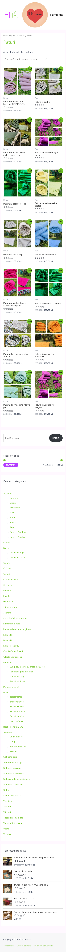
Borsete (14, 498)
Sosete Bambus (18, 532)
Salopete (7, 732)
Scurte (13, 751)
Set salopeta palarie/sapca (16, 779)
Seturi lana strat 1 (12, 795)
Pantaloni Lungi (17, 676)
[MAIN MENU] (6, 15)
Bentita (7, 542)
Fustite (6, 596)
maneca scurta (17, 557)
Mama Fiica (9, 635)
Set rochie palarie (12, 768)
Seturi (6, 790)
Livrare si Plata (24, 945)
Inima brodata (10, 607)
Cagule (6, 563)
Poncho (13, 522)
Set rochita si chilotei (14, 773)
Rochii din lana (17, 706)
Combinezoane (10, 579)
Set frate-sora (10, 757)
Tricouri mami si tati (13, 817)
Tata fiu (7, 806)
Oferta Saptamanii (12, 657)
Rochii (6, 692)
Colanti (6, 574)
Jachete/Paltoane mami (15, 618)
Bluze (6, 548)
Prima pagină (9, 36)
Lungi (12, 741)
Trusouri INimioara (12, 823)
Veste (6, 828)
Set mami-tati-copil (12, 762)
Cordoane (8, 585)
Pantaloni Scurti (17, 681)
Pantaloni (7, 662)
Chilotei (7, 568)
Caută (55, 438)
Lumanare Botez (11, 623)
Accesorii (7, 493)
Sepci (12, 527)
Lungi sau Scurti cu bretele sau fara (27, 666)
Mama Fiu (8, 640)
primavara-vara (17, 701)
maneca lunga (17, 552)
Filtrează (10, 464)
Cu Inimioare (16, 736)
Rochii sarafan (17, 716)
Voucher (7, 834)
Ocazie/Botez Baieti (13, 651)
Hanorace (8, 601)
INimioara (56, 14)
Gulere (13, 503)
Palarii (13, 512)
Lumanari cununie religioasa (17, 629)
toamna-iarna (16, 721)
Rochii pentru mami (13, 727)
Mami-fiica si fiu (11, 646)
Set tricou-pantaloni (13, 784)
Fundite (7, 590)
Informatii (9, 945)
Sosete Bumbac (18, 537)
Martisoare (15, 507)
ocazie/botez (16, 697)
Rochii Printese (17, 711)
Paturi (13, 517)
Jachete (7, 612)
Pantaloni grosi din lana (21, 671)
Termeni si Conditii (43, 945)
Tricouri (7, 812)
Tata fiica (7, 801)
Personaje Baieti (11, 687)
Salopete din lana (18, 746)
